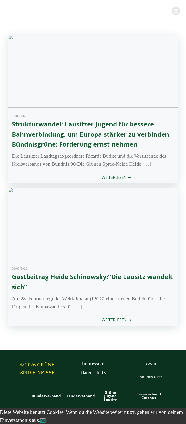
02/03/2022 (19, 268)
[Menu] (176, 11)
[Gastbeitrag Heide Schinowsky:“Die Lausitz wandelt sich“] (93, 223)
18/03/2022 (19, 116)
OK (42, 421)
